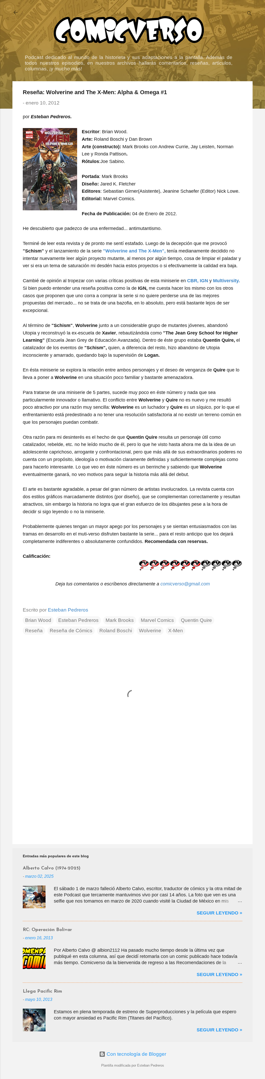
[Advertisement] (132, 796)
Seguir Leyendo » (219, 913)
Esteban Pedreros (78, 620)
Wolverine (150, 630)
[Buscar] (249, 14)
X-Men (175, 630)
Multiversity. (226, 280)
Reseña (34, 630)
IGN (204, 280)
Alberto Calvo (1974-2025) (51, 868)
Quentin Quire (196, 620)
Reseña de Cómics (71, 630)
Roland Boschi (115, 630)
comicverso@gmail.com (185, 583)
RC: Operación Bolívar (47, 930)
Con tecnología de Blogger (135, 1054)
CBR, (192, 280)
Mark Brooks (120, 620)
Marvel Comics (157, 620)
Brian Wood (38, 620)
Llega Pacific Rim (42, 991)
